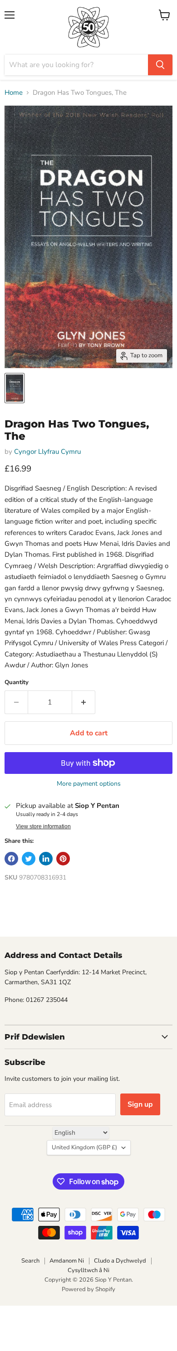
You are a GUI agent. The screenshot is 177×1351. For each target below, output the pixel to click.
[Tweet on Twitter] (28, 858)
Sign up (140, 1104)
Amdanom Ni (66, 1261)
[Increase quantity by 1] (83, 702)
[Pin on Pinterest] (63, 858)
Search (30, 1261)
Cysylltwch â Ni (88, 1270)
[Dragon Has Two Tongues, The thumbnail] (14, 388)
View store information (43, 826)
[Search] (160, 64)
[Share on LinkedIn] (46, 858)
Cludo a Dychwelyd (120, 1261)
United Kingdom (84, 1147)
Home (14, 93)
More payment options (89, 783)
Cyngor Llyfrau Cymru (47, 451)
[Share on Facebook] (11, 858)
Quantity (17, 682)
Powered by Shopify (88, 1289)
